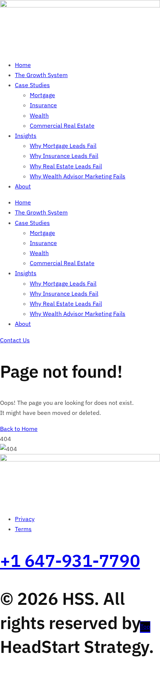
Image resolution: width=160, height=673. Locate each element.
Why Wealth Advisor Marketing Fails (77, 176)
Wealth (39, 115)
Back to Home (19, 428)
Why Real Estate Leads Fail (66, 166)
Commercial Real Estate (62, 125)
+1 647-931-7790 (70, 560)
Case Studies (32, 85)
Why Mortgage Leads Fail (63, 145)
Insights (25, 135)
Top (145, 626)
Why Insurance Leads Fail (64, 155)
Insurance (43, 105)
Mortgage (42, 95)
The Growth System (41, 75)
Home (23, 65)
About (23, 186)
